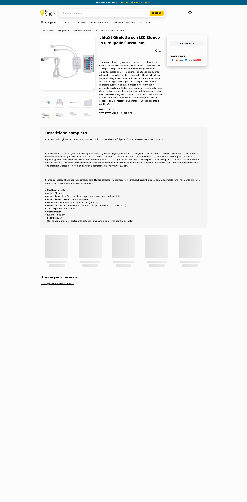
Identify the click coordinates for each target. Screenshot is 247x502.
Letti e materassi (100, 31)
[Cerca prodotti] (157, 13)
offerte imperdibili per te (137, 2)
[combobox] (112, 13)
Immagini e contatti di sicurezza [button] (57, 249)
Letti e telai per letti (117, 31)
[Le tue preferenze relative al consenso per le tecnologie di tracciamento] (242, 497)
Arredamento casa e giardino (79, 31)
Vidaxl (111, 109)
